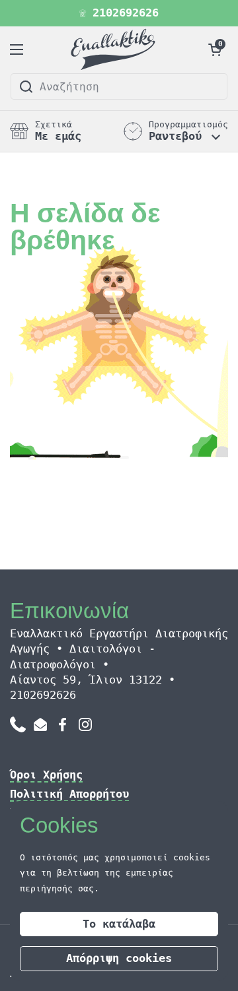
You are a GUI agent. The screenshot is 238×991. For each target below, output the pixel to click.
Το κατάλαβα (119, 923)
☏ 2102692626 (119, 13)
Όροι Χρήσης (46, 775)
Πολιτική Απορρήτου (69, 794)
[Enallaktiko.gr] (115, 49)
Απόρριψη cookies (119, 958)
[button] (215, 49)
